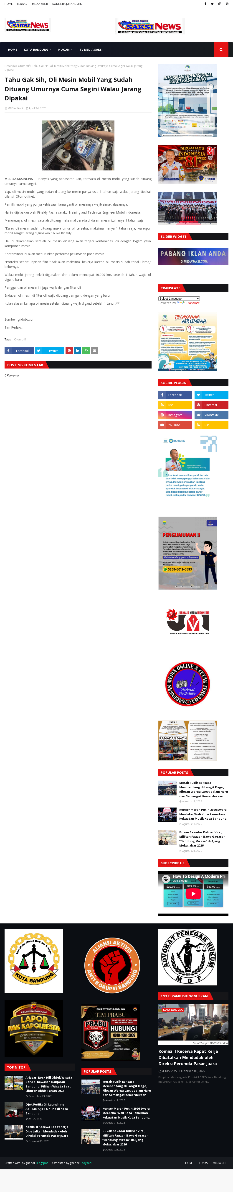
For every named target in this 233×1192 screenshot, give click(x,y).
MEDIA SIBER (40, 4)
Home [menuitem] (12, 49)
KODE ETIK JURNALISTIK (67, 4)
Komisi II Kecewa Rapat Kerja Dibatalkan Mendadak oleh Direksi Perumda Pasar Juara (46, 1131)
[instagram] (219, 4)
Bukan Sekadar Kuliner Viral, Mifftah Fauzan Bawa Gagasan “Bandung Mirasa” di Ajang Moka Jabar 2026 (202, 839)
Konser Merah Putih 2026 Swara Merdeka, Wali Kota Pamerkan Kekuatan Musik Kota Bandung (203, 814)
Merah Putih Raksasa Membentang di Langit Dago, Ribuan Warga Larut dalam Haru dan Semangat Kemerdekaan (203, 789)
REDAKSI (22, 4)
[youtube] (175, 425)
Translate (193, 303)
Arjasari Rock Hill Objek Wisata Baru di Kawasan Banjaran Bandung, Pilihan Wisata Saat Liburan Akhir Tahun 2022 (48, 1084)
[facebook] (205, 4)
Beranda (10, 66)
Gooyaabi (85, 1163)
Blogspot (42, 1163)
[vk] (211, 415)
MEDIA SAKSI (15, 108)
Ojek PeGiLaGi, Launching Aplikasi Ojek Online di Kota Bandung (46, 1108)
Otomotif (24, 66)
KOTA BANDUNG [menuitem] (36, 49)
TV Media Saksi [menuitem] (91, 49)
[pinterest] (226, 4)
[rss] (175, 405)
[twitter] (212, 4)
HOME (9, 4)
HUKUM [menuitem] (64, 49)
